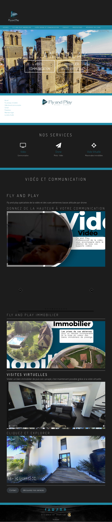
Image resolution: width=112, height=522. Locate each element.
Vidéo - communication (39, 66)
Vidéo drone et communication (47, 27)
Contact (66, 27)
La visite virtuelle (9, 115)
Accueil (6, 27)
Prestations (77, 27)
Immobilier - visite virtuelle (72, 66)
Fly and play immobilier (22, 27)
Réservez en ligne (93, 27)
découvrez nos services (33, 490)
